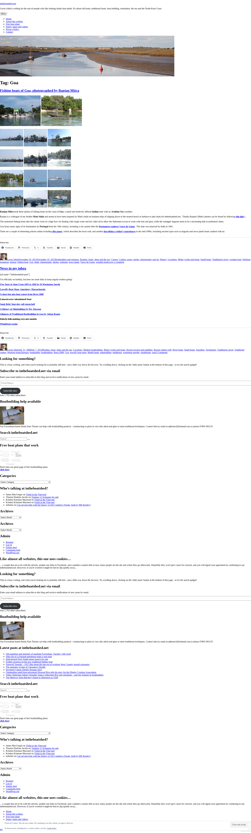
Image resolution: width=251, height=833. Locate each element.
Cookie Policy (52, 828)
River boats (178, 350)
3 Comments (161, 352)
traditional (117, 352)
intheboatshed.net (8, 3)
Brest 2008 (59, 352)
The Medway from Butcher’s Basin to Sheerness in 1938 (32, 677)
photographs (46, 262)
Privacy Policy (12, 29)
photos (56, 262)
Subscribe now (10, 391)
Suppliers (200, 350)
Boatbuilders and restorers (67, 259)
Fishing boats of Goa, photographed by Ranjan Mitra (39, 90)
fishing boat (22, 262)
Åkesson (25, 352)
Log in (9, 545)
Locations (172, 259)
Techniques (211, 350)
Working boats (14, 352)
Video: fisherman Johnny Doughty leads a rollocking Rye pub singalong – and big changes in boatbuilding (54, 675)
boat (7, 262)
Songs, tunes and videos (17, 26)
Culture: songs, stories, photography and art (139, 259)
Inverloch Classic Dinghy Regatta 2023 (24, 669)
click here (4, 469)
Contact (9, 32)
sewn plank (74, 262)
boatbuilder (35, 352)
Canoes (114, 259)
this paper (57, 231)
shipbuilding (105, 352)
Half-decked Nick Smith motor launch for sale (27, 659)
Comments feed (13, 550)
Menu (3, 14)
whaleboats (145, 352)
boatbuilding (47, 352)
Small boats (205, 259)
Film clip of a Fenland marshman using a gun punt (29, 656)
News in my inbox (13, 268)
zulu (154, 352)
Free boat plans (13, 24)
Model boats (93, 352)
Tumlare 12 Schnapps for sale (45, 497)
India (36, 262)
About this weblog (14, 21)
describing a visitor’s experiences (120, 231)
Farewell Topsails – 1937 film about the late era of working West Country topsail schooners (47, 664)
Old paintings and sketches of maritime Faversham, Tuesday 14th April (38, 654)
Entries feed (11, 547)
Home (8, 19)
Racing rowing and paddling (139, 350)
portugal (64, 262)
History (163, 259)
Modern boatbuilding (93, 350)
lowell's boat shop (78, 352)
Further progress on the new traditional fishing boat (29, 662)
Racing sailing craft (162, 350)
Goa (31, 262)
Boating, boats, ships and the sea (95, 259)
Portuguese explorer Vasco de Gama (117, 226)
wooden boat (235, 259)
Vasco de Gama (87, 262)
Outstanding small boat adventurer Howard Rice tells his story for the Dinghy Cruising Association (51, 672)
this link (240, 216)
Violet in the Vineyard (36, 494)
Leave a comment (116, 262)
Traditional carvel (220, 259)
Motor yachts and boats (188, 259)
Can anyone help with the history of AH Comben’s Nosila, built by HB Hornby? (54, 505)
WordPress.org (12, 552)
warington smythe (131, 352)
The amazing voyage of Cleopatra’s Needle (25, 667)
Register (9, 542)
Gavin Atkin (12, 259)
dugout (13, 262)
